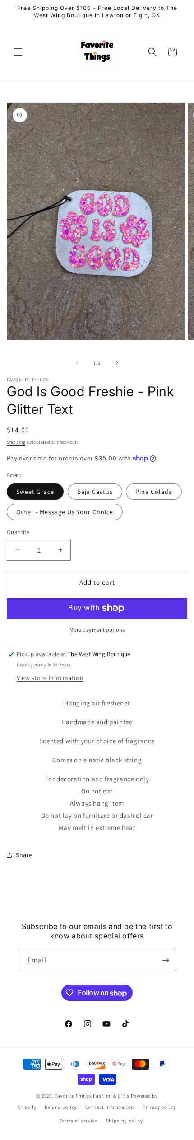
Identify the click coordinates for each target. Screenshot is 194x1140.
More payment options (97, 629)
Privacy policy (159, 1107)
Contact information (109, 1107)
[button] (18, 52)
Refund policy (61, 1107)
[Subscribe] (166, 960)
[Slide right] (117, 363)
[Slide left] (77, 363)
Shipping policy (124, 1120)
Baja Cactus (95, 492)
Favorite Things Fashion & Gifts (92, 1096)
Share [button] (24, 855)
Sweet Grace (35, 492)
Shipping (16, 442)
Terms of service (78, 1120)
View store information (50, 678)
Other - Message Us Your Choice (64, 512)
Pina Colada (153, 492)
